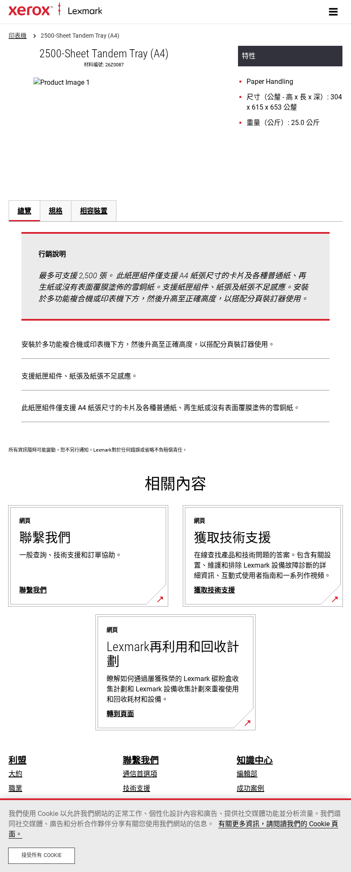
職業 (15, 788)
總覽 (24, 211)
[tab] (24, 210)
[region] (175, 835)
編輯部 (247, 774)
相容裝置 (93, 211)
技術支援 (136, 788)
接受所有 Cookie (41, 855)
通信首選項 (140, 774)
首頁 (108, 11)
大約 (15, 774)
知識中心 (255, 760)
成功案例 (250, 788)
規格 (55, 211)
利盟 (18, 760)
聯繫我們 (141, 760)
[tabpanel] (175, 329)
